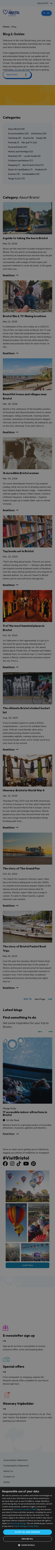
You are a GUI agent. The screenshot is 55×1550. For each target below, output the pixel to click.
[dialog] (27, 1518)
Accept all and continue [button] (27, 1532)
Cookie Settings (20, 1526)
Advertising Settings (18, 1523)
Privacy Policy (33, 1526)
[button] (27, 1545)
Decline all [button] (27, 1539)
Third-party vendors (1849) (25, 1509)
